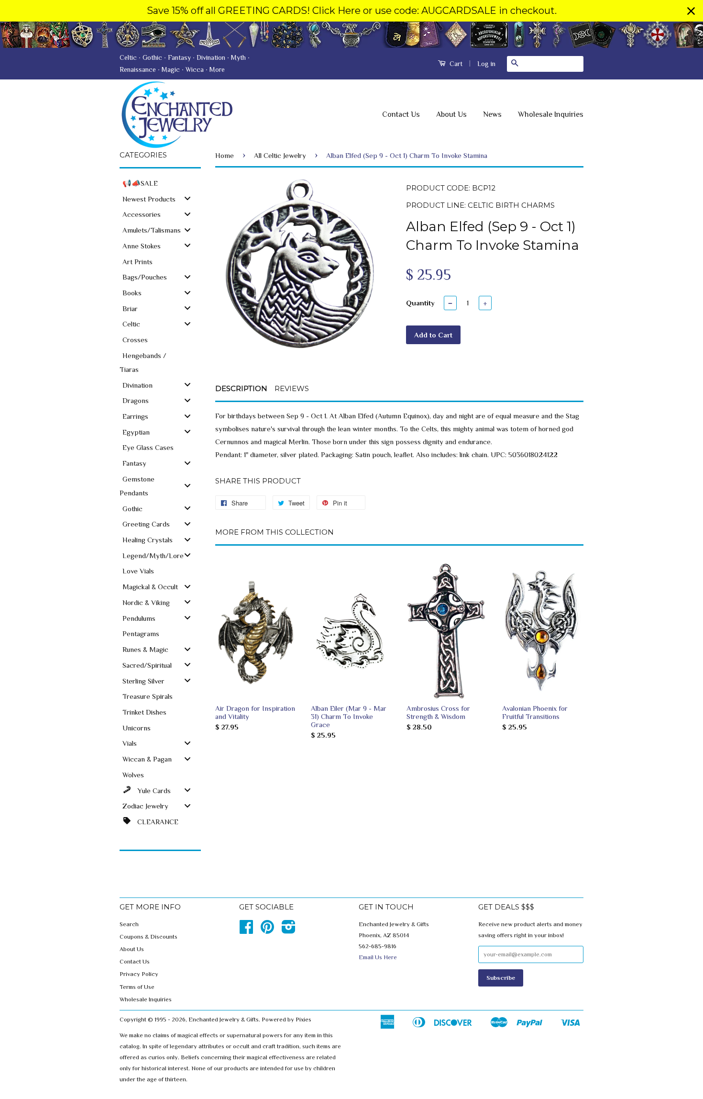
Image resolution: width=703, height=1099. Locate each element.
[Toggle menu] (187, 198)
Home (224, 155)
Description (241, 388)
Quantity (420, 303)
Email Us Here (378, 957)
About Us (451, 114)
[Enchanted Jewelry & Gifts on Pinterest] (267, 930)
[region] (351, 11)
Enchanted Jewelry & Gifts (223, 1019)
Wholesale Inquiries (550, 114)
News (492, 114)
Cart (455, 63)
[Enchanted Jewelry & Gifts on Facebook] (246, 930)
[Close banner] (691, 11)
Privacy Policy (139, 974)
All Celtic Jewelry (280, 155)
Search (129, 924)
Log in (486, 63)
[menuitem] (160, 183)
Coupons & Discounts (148, 936)
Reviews (292, 388)
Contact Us (401, 114)
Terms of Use (137, 987)
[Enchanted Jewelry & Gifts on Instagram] (288, 930)
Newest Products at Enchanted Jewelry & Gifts (351, 35)
